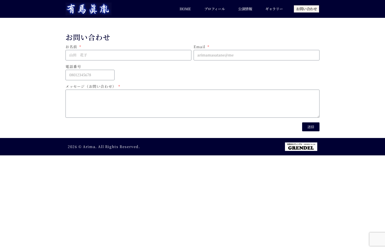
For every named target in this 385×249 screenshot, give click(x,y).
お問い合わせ (306, 8)
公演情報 (245, 8)
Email (200, 47)
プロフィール (214, 8)
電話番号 (73, 67)
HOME (185, 8)
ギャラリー (274, 8)
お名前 (72, 47)
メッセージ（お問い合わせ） (91, 87)
